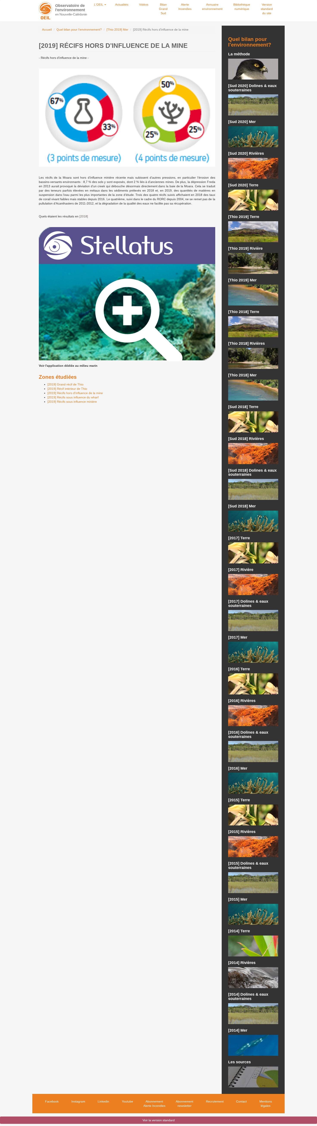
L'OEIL (99, 4)
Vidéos (143, 4)
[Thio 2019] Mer (117, 29)
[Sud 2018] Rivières (246, 439)
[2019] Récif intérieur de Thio (67, 388)
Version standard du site (267, 9)
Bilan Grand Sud (163, 9)
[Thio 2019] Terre (243, 217)
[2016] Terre (239, 669)
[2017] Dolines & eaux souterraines (248, 603)
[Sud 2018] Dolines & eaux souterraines (252, 472)
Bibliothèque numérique (241, 7)
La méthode (239, 54)
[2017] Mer (237, 637)
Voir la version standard (159, 1120)
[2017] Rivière (240, 570)
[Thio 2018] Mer (242, 375)
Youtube (127, 1101)
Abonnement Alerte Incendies (154, 1103)
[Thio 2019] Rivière (245, 248)
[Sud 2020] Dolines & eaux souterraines (252, 88)
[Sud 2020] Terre (243, 185)
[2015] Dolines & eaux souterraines (248, 865)
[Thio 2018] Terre (243, 312)
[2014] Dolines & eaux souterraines (248, 996)
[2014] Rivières (242, 963)
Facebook (52, 1101)
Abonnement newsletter (184, 1103)
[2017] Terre (239, 538)
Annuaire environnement (212, 7)
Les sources (239, 1062)
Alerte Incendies (184, 7)
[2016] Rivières (242, 701)
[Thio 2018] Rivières (246, 343)
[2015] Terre (239, 800)
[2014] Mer (237, 1030)
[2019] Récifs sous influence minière (72, 401)
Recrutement (215, 1101)
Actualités (121, 4)
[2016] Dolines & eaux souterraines (248, 734)
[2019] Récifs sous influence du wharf (73, 397)
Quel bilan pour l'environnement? (79, 29)
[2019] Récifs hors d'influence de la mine (75, 393)
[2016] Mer (237, 768)
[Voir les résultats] (253, 69)
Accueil (47, 29)
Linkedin (103, 1101)
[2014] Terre (239, 931)
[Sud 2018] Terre (243, 407)
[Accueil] (45, 10)
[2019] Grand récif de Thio (65, 384)
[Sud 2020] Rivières (246, 153)
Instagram (78, 1101)
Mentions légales (265, 1103)
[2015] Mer (237, 899)
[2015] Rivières (242, 832)
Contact (241, 1101)
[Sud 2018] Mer (242, 506)
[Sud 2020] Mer (242, 122)
